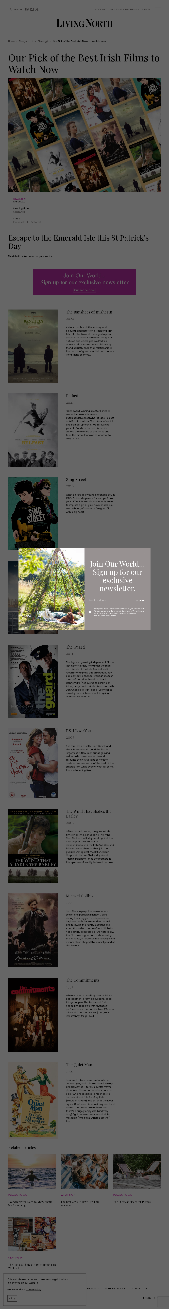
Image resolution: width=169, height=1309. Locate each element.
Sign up (140, 600)
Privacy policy (100, 611)
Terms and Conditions (121, 611)
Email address (96, 602)
